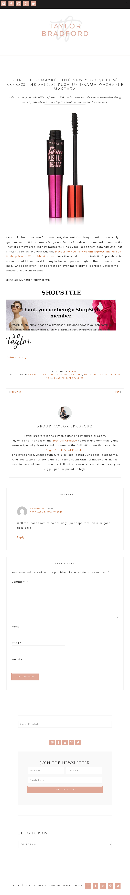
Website (17, 659)
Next (117, 392)
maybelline (91, 374)
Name (17, 626)
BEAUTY (73, 371)
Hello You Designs (69, 885)
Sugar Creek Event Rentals (64, 450)
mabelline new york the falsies (48, 374)
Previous (16, 392)
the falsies (76, 378)
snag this (60, 378)
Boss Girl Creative (65, 440)
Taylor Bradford (65, 28)
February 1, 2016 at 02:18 (46, 512)
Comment (20, 581)
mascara (77, 374)
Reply (21, 537)
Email (16, 643)
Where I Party (17, 357)
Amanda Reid (38, 508)
